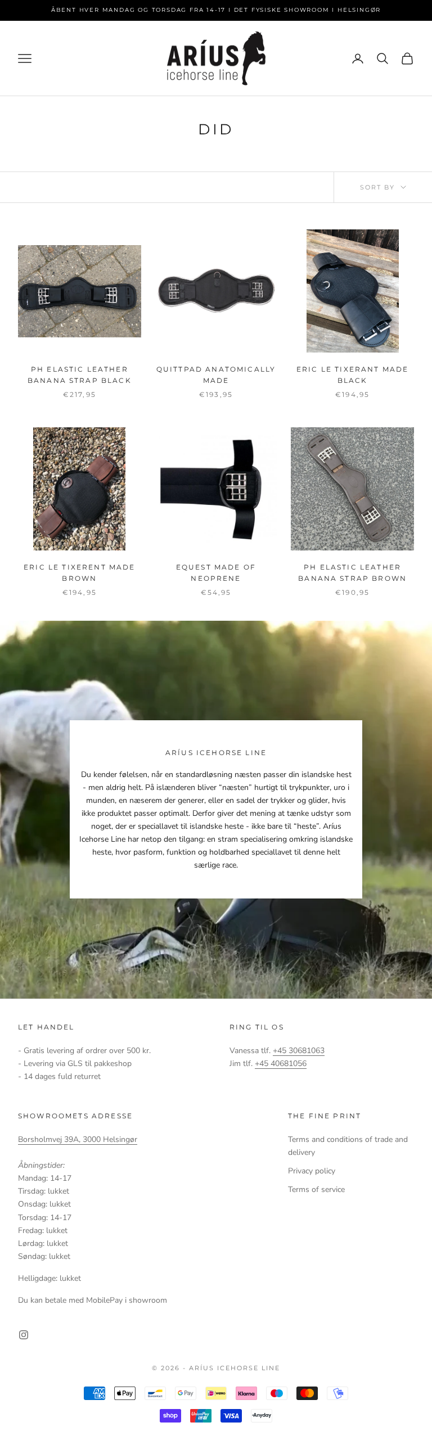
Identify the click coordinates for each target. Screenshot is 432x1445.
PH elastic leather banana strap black (80, 375)
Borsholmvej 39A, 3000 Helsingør (77, 1139)
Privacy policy (311, 1171)
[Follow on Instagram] (23, 1334)
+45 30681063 (299, 1050)
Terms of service (316, 1189)
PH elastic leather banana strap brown (352, 572)
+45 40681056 (281, 1063)
